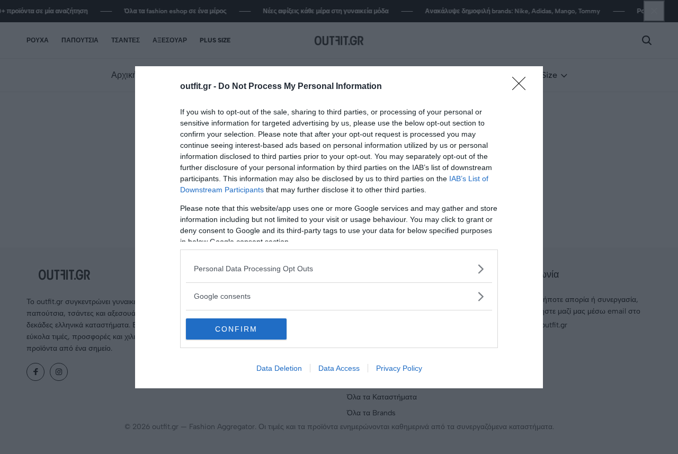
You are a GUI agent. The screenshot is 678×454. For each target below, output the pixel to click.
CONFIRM (236, 329)
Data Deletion (279, 368)
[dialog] (339, 227)
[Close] (522, 87)
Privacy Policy (399, 368)
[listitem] (339, 268)
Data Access (339, 368)
